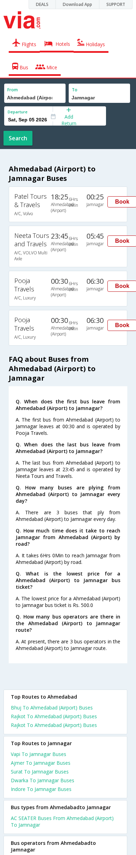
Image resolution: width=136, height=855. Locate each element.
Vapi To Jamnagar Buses (38, 754)
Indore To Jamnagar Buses (41, 789)
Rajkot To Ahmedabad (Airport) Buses (54, 716)
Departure (18, 111)
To (74, 90)
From (12, 90)
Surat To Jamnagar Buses (40, 771)
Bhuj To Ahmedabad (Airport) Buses (52, 707)
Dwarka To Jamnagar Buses (42, 780)
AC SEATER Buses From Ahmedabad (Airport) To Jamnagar (62, 821)
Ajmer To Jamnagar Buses (40, 762)
